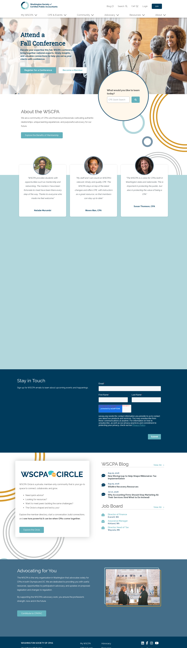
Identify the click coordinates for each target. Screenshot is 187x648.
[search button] (136, 100)
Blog (109, 6)
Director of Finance (117, 514)
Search (121, 6)
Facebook (147, 643)
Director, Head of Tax (118, 527)
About (158, 15)
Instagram (151, 643)
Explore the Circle (31, 530)
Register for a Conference (38, 70)
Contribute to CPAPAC (31, 613)
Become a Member (73, 70)
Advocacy (109, 15)
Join (157, 6)
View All (158, 465)
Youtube (157, 643)
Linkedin (142, 643)
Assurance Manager (118, 521)
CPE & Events (55, 15)
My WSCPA (27, 15)
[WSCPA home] (39, 5)
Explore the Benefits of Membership (42, 135)
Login (145, 6)
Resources (135, 15)
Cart (133, 6)
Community (83, 15)
